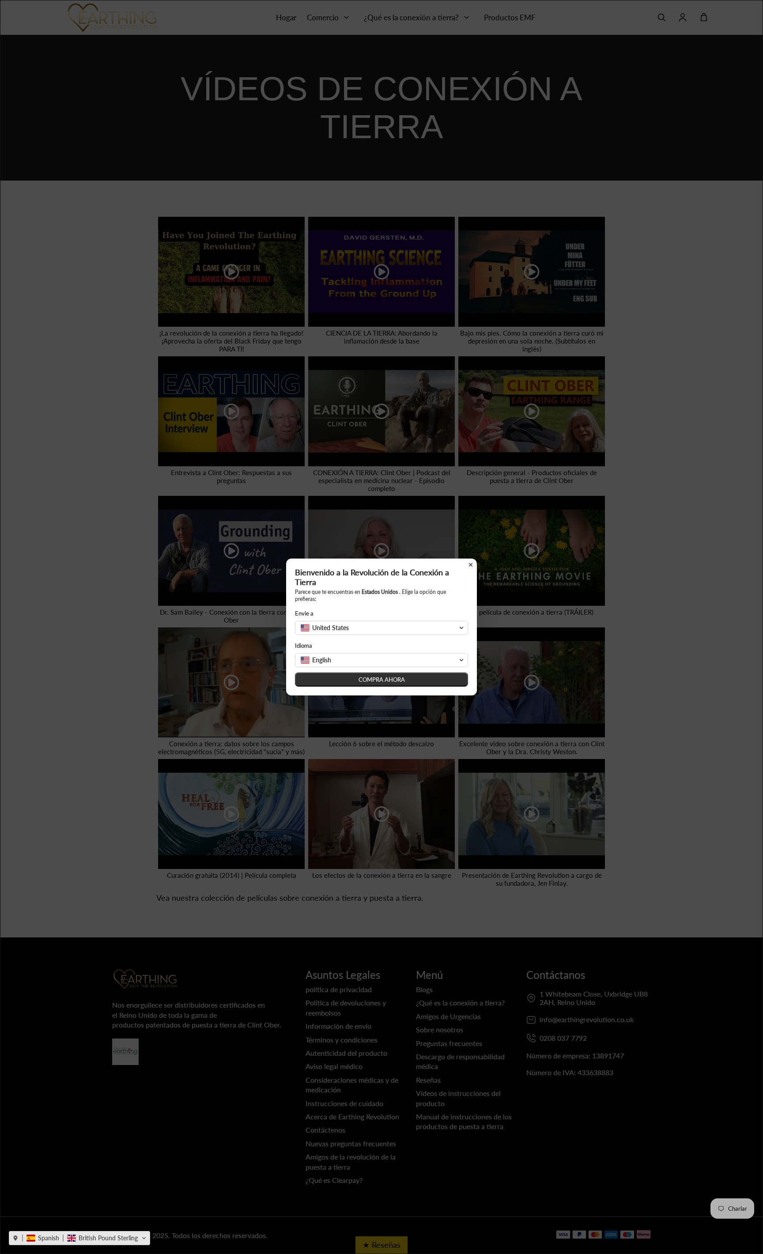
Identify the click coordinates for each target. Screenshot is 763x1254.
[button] (79, 1238)
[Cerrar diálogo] (470, 564)
